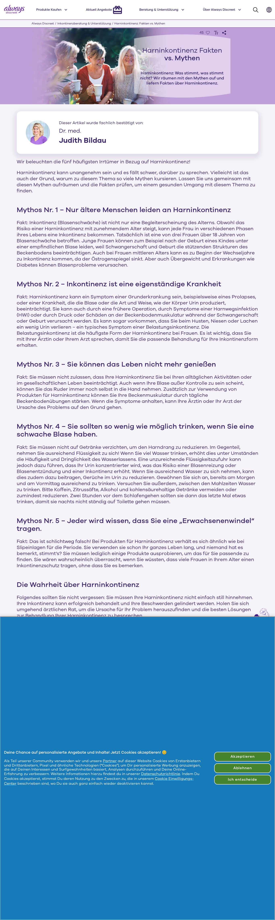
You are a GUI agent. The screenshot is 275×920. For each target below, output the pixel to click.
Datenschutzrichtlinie (160, 773)
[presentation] (208, 32)
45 (202, 32)
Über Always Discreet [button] (219, 10)
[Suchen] (256, 10)
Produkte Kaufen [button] (48, 10)
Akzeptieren (243, 756)
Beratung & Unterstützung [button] (158, 10)
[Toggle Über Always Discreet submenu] (239, 9)
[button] (269, 10)
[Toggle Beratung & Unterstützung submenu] (183, 9)
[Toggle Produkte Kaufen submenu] (66, 9)
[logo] (14, 10)
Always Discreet (43, 23)
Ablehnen (242, 768)
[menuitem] (52, 10)
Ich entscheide (242, 779)
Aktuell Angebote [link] (99, 10)
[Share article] (224, 32)
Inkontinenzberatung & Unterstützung (84, 23)
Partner (110, 761)
